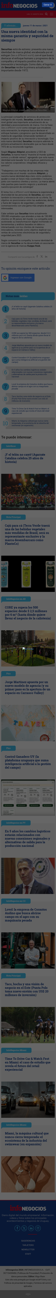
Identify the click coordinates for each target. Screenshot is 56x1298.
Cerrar (47, 4)
